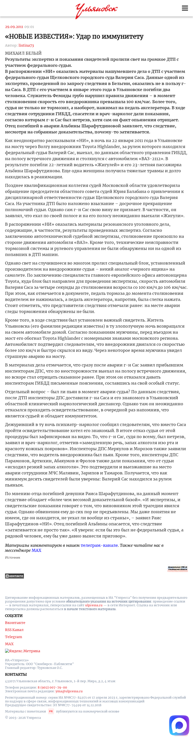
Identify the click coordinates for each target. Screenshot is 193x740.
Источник (12, 557)
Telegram (13, 637)
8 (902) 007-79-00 (52, 687)
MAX (36, 550)
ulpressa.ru (94, 605)
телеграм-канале (99, 545)
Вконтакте (15, 622)
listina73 (26, 45)
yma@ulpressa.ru (69, 691)
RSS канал (14, 630)
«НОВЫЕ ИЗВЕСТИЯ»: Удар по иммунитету (74, 36)
